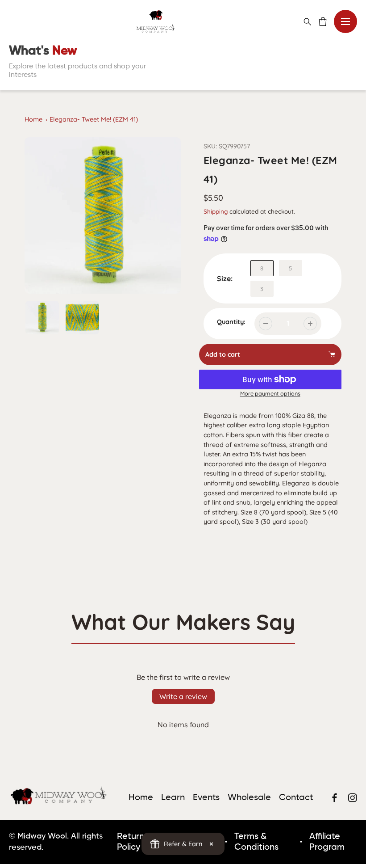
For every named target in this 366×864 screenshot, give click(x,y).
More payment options (270, 393)
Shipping (216, 211)
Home (33, 119)
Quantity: (231, 322)
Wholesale (249, 797)
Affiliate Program (327, 842)
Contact (296, 797)
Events (206, 797)
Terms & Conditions (256, 842)
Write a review (183, 696)
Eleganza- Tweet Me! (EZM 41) (94, 119)
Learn (173, 797)
